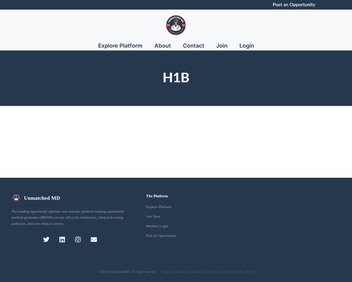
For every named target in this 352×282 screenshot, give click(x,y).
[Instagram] (78, 239)
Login (246, 45)
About (162, 45)
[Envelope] (94, 239)
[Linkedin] (62, 239)
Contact (193, 45)
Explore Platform (120, 45)
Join (221, 45)
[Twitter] (46, 239)
